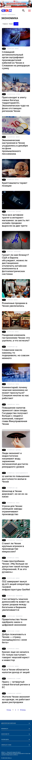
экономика (11, 14)
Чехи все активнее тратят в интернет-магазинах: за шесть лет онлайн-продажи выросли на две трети (16, 220)
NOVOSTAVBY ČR (5, 734)
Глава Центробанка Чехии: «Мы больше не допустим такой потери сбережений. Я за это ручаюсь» (15, 566)
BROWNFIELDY (4, 728)
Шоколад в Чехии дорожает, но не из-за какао (14, 494)
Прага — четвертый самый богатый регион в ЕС (16, 685)
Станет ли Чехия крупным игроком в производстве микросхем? (13, 547)
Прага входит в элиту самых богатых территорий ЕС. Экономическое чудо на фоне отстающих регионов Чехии (15, 104)
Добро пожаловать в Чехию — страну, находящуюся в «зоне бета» (14, 638)
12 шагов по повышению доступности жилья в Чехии (16, 479)
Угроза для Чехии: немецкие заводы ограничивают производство (12, 510)
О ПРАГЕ (18, 94)
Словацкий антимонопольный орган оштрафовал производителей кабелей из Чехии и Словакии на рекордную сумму (16, 60)
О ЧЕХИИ (17, 631)
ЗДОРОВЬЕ (18, 450)
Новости (10, 24)
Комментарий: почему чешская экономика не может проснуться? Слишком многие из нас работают (15, 393)
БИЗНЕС (17, 48)
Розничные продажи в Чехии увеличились (14, 304)
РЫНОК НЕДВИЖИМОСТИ (22, 473)
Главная (3, 14)
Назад (9, 710)
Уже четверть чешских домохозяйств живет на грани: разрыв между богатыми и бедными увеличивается (15, 604)
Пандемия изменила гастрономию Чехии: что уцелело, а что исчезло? (16, 338)
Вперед (22, 710)
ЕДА (16, 346)
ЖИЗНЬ (17, 384)
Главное (4, 24)
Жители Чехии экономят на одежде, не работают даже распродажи (16, 699)
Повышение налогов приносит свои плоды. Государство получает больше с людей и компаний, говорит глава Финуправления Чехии (15, 415)
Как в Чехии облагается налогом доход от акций (16, 671)
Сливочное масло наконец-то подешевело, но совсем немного (15, 354)
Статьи (16, 24)
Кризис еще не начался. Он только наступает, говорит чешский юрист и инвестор (15, 656)
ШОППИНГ (18, 211)
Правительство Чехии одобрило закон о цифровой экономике (14, 622)
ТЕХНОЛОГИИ (17, 251)
